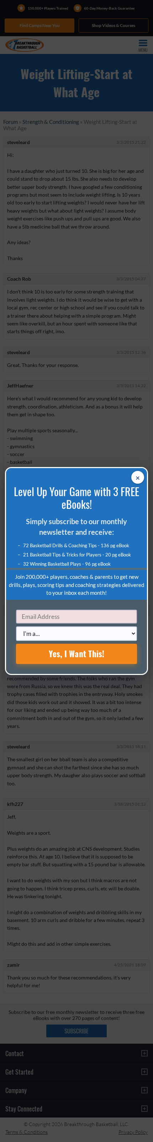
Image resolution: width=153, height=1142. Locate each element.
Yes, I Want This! (77, 654)
